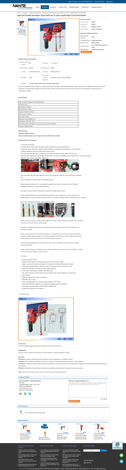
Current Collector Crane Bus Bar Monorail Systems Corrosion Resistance (71, 461)
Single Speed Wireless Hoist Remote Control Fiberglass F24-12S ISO (27, 465)
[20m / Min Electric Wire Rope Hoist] (21, 412)
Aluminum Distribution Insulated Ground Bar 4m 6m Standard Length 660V (72, 451)
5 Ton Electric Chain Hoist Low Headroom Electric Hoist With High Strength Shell (63, 437)
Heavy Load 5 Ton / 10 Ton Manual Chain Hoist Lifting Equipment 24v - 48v (26, 437)
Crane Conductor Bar (69, 446)
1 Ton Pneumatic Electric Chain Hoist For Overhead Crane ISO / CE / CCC (99, 437)
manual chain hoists (40, 372)
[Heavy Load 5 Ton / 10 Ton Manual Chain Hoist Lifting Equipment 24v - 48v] (26, 428)
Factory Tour (63, 7)
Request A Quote (99, 1)
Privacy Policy (23, 468)
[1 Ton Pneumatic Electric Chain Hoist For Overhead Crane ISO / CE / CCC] (99, 428)
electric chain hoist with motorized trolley (56, 372)
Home (38, 7)
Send (103, 450)
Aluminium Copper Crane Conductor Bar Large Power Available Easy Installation (72, 456)
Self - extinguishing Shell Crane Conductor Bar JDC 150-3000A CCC (72, 465)
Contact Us (85, 7)
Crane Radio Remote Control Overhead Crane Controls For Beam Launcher (27, 461)
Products (45, 7)
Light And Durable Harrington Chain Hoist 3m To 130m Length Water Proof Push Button (49, 464)
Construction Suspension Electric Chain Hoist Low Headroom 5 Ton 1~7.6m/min (48, 460)
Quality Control (74, 7)
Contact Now (87, 52)
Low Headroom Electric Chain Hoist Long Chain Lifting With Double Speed (81, 436)
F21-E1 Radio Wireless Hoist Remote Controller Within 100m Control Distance (27, 456)
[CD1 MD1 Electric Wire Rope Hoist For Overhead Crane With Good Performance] (44, 430)
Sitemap (90, 460)
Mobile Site (88, 462)
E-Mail (86, 460)
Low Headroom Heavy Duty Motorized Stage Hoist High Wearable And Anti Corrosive (49, 451)
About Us (53, 7)
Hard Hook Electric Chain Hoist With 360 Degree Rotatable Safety (49, 455)
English (110, 1)
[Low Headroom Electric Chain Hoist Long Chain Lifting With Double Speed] (81, 428)
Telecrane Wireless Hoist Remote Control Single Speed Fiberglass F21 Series (27, 451)
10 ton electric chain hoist (27, 372)
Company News (96, 7)
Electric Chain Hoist (35, 12)
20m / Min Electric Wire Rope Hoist (35, 412)
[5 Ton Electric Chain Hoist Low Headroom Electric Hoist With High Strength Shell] (63, 428)
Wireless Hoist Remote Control (25, 446)
